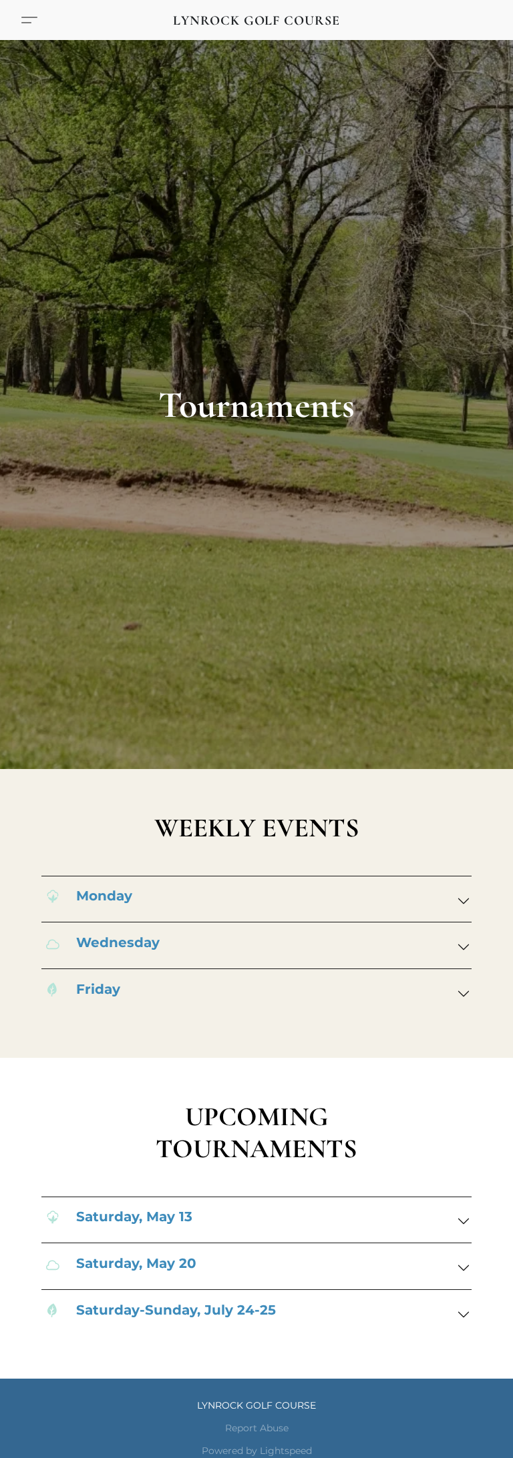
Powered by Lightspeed (257, 1451)
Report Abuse (257, 1428)
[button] (256, 20)
